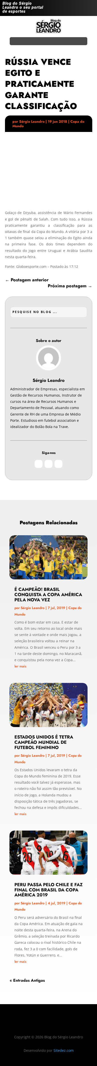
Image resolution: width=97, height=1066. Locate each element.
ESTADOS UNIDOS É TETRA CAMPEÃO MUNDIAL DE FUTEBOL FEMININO (43, 742)
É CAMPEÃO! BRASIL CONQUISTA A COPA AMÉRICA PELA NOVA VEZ (48, 594)
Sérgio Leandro (32, 121)
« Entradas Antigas (27, 980)
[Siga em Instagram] (71, 9)
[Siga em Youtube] (91, 9)
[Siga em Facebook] (81, 9)
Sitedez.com (63, 1050)
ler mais (20, 666)
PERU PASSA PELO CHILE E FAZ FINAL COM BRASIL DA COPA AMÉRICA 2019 (48, 889)
